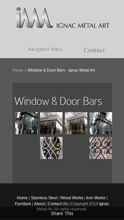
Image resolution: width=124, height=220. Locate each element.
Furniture (23, 204)
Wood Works (72, 198)
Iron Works (95, 198)
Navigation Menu (45, 49)
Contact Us (57, 204)
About (39, 204)
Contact (94, 49)
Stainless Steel (44, 198)
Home (18, 70)
